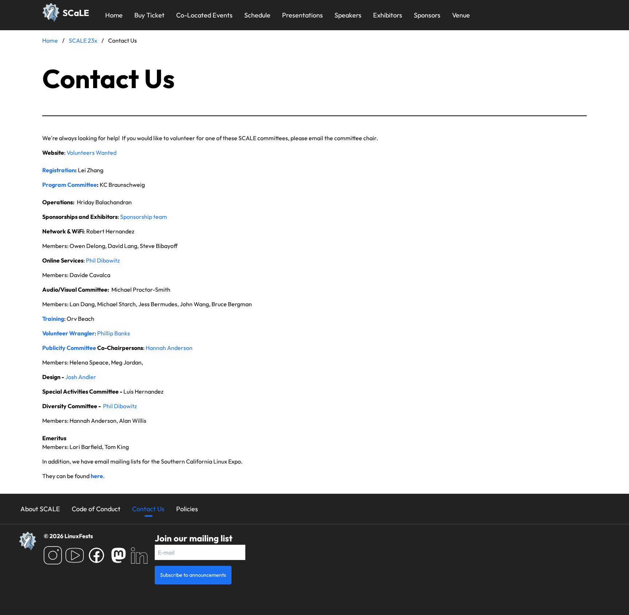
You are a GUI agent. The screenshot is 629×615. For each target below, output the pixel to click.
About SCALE (40, 509)
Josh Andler (80, 377)
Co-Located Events (204, 15)
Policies (187, 509)
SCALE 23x (83, 40)
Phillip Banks (113, 333)
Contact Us (148, 509)
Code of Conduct (96, 509)
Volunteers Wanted (91, 152)
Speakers (348, 15)
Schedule (257, 15)
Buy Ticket (149, 15)
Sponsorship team (143, 216)
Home (114, 15)
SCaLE (76, 12)
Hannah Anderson (169, 347)
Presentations (302, 15)
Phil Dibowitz (103, 260)
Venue (461, 15)
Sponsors (427, 15)
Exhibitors (387, 15)
